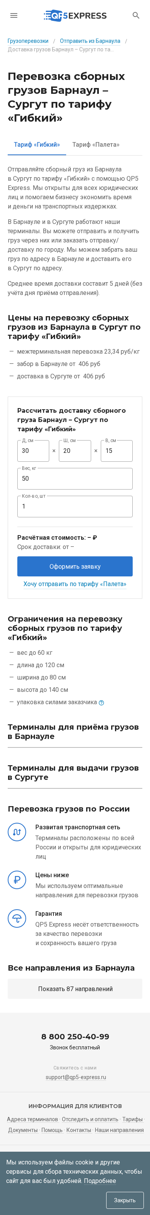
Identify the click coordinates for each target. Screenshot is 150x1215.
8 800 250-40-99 (75, 1036)
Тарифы (133, 1119)
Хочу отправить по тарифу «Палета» (75, 584)
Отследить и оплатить (90, 1119)
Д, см (27, 440)
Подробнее (100, 1180)
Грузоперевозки (28, 41)
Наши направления (119, 1130)
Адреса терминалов (33, 1119)
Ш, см (69, 440)
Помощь (53, 1130)
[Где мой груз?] (136, 15)
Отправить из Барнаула (90, 41)
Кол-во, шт (34, 496)
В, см (110, 440)
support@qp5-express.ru (76, 1077)
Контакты (79, 1130)
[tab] (37, 144)
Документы (23, 1130)
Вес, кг (29, 468)
